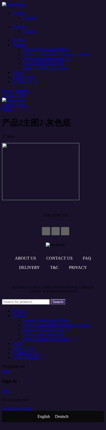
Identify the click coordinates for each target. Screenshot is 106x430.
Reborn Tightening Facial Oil (46, 58)
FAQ (87, 258)
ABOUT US (25, 258)
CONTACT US (59, 258)
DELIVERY (29, 267)
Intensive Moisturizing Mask (46, 49)
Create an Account (17, 408)
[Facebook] (46, 231)
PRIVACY (78, 267)
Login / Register (25, 357)
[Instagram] (55, 231)
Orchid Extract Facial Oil (43, 63)
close (6, 371)
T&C (54, 267)
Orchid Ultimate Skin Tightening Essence (56, 54)
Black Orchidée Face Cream (46, 68)
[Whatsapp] (65, 231)
